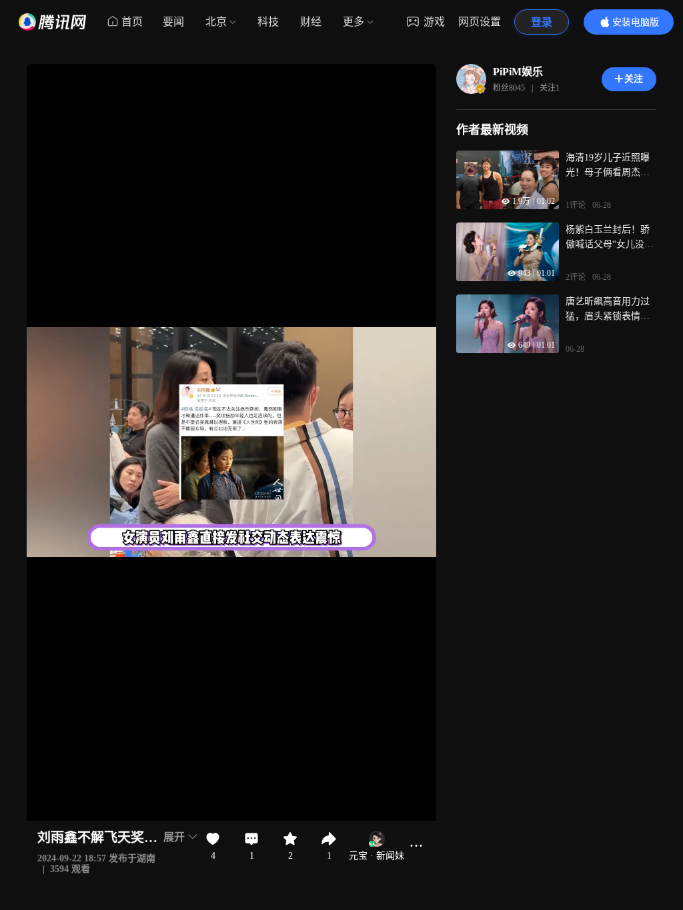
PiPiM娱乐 (518, 71)
